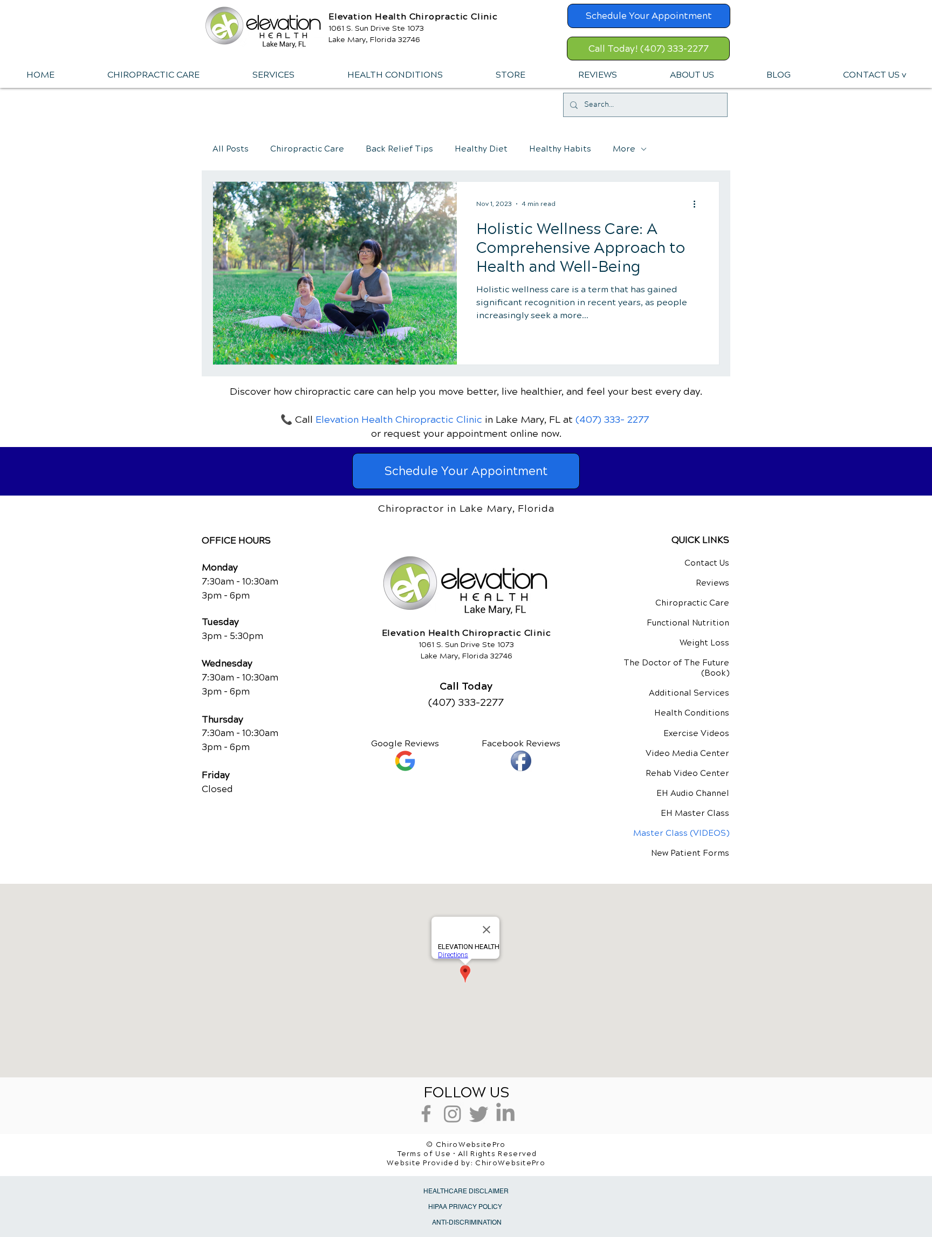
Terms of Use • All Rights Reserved (467, 1154)
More (624, 149)
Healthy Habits (560, 149)
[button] (272, 74)
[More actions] (697, 203)
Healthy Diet (481, 149)
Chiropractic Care (307, 149)
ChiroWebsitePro (510, 1163)
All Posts (231, 149)
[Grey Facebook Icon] (426, 1113)
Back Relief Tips (399, 149)
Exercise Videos (696, 733)
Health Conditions (691, 713)
